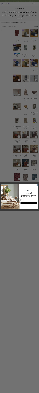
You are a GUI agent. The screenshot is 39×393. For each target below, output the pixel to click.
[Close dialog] (37, 185)
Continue (29, 202)
